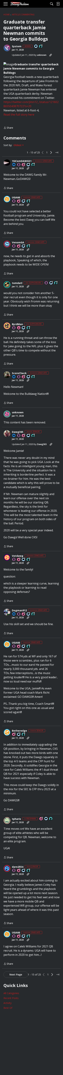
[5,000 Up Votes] (28, 201)
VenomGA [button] (18, 242)
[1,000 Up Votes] (28, 246)
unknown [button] (41, 55)
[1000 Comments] (28, 435)
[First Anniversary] (19, 328)
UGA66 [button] (16, 197)
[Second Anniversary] (24, 435)
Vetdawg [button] (17, 555)
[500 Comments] (24, 246)
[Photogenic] (14, 164)
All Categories (11, 993)
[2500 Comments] (28, 164)
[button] (7, 47)
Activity (8, 1003)
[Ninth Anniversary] (24, 377)
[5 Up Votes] (51, 819)
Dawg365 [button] (17, 432)
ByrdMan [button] (17, 324)
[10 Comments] (51, 283)
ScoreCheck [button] (19, 373)
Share (8, 128)
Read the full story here (19, 114)
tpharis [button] (16, 819)
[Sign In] (58, 4)
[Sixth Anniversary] (19, 201)
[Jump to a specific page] (56, 152)
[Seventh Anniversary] (24, 164)
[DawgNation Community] (19, 4)
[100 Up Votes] (28, 870)
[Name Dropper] (19, 164)
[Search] (51, 4)
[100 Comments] (19, 734)
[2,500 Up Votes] (33, 164)
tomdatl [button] (17, 283)
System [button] (16, 46)
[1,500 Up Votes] (28, 559)
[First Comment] (36, 46)
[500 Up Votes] (33, 435)
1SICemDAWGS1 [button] (21, 161)
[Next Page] (51, 152)
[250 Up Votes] (24, 734)
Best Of (8, 1007)
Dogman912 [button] (19, 610)
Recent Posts (11, 998)
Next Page (15, 974)
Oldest (17, 145)
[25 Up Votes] (41, 46)
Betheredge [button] (19, 730)
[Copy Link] (50, 55)
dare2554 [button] (17, 866)
